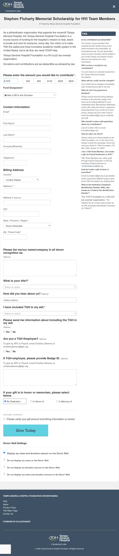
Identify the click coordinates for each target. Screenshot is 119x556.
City (5, 209)
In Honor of (38, 401)
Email (6, 111)
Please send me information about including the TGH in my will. (40, 322)
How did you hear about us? (22, 293)
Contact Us (8, 513)
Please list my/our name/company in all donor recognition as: (33, 251)
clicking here (109, 181)
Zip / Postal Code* (12, 232)
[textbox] (29, 95)
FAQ (5, 501)
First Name (9, 123)
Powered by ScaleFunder (16, 521)
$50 (39, 81)
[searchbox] (40, 300)
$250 (60, 81)
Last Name (9, 134)
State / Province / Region (15, 220)
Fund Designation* (13, 87)
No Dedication (13, 401)
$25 (28, 81)
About (5, 504)
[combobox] (29, 95)
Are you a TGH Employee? (20, 338)
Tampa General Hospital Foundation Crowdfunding (30, 495)
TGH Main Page (10, 510)
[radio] (14, 402)
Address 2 (8, 197)
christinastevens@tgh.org (92, 166)
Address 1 (8, 186)
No (14, 331)
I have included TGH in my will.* (24, 307)
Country (7, 174)
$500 (71, 81)
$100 (49, 81)
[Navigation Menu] (114, 7)
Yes (7, 331)
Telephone (8, 157)
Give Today (26, 430)
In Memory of (65, 401)
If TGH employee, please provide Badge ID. (31, 358)
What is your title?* (16, 280)
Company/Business (12, 146)
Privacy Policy (9, 507)
